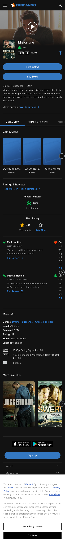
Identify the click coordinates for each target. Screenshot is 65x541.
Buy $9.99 (32, 76)
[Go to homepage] (24, 5)
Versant (29, 484)
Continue (32, 535)
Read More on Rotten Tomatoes (20, 188)
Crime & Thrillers (44, 321)
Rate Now (41, 230)
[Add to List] (60, 53)
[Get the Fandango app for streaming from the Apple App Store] (21, 444)
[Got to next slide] (62, 156)
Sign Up (32, 455)
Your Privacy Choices (32, 526)
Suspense (27, 321)
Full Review (13, 257)
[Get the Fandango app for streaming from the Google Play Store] (42, 444)
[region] (32, 507)
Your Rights (54, 494)
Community (25, 230)
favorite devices (27, 107)
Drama (16, 321)
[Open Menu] (5, 5)
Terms (10, 487)
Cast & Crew (12, 121)
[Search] (60, 5)
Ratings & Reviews (38, 121)
